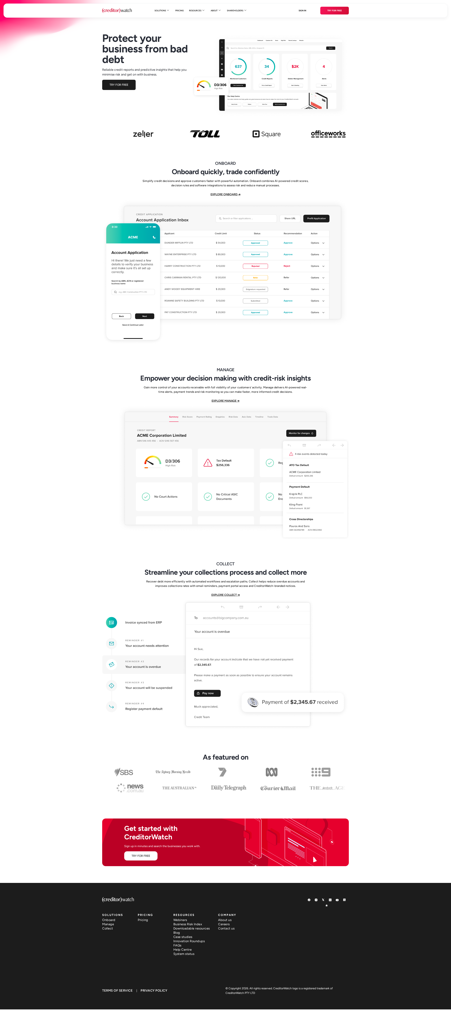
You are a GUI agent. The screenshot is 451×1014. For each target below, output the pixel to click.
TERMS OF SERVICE (117, 990)
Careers (224, 924)
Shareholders (235, 10)
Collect (107, 928)
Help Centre (182, 950)
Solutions (160, 10)
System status (183, 954)
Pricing (179, 10)
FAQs (177, 945)
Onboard (108, 920)
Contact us (226, 928)
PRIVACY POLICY (154, 990)
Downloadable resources (191, 928)
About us (224, 920)
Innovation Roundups (189, 941)
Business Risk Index (187, 924)
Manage (108, 924)
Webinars (180, 920)
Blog (176, 933)
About (214, 10)
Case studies (182, 937)
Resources (195, 10)
